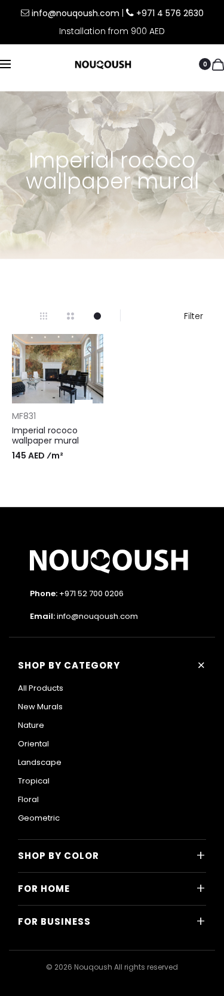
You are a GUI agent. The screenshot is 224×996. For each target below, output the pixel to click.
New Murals (40, 706)
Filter (193, 316)
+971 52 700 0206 (91, 593)
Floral (28, 799)
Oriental (33, 743)
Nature (31, 725)
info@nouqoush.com (77, 13)
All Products (40, 688)
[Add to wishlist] (91, 350)
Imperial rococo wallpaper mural (45, 435)
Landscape (40, 762)
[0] (218, 64)
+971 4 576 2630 (170, 13)
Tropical (34, 781)
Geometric (39, 818)
